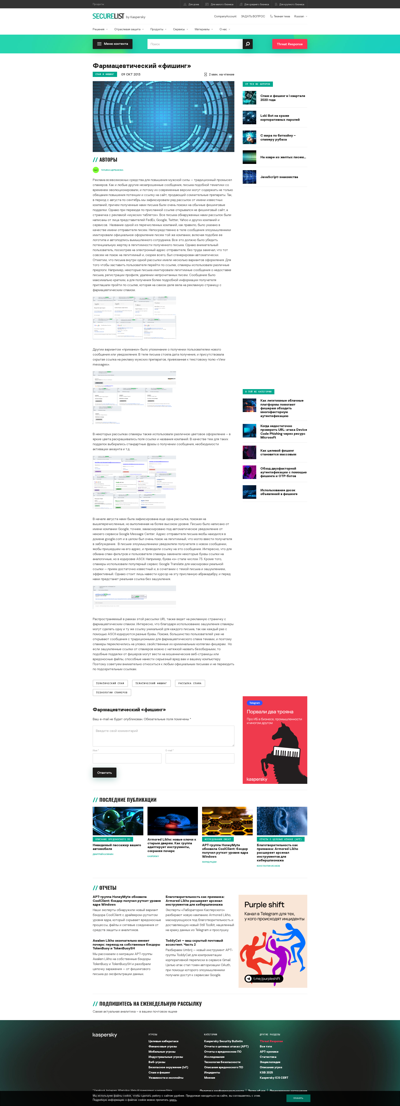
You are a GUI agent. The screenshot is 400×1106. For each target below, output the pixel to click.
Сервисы (179, 29)
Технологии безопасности (222, 1062)
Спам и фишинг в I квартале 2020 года (282, 98)
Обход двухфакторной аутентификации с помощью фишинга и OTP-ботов (283, 472)
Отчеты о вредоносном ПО (222, 1051)
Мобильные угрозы (162, 1051)
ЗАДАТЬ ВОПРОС (253, 16)
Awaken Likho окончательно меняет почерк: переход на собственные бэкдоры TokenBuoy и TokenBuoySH (126, 944)
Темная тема (282, 16)
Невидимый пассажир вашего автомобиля (117, 847)
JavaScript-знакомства (279, 177)
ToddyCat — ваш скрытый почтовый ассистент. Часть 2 (194, 942)
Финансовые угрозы (163, 1046)
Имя (96, 750)
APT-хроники (269, 1051)
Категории (210, 1034)
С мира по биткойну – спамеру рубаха (278, 137)
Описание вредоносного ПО (112, 839)
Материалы (202, 29)
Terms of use (256, 1090)
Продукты (156, 29)
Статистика (268, 1056)
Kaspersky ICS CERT (274, 1077)
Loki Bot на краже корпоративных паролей (280, 117)
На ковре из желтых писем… (283, 157)
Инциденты (212, 1072)
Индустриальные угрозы (166, 1056)
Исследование (214, 1056)
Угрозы (153, 1034)
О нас (223, 29)
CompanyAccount (225, 16)
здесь (173, 1099)
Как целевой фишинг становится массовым (278, 452)
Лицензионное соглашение (288, 1090)
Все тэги (266, 1046)
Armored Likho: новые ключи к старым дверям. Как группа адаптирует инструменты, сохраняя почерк (172, 845)
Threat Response (271, 1041)
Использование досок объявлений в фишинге (279, 492)
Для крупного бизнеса (291, 4)
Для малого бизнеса (222, 4)
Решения (98, 29)
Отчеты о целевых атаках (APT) (281, 839)
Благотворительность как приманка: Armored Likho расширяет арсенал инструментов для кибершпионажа (277, 852)
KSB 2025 (266, 1072)
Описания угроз (271, 1067)
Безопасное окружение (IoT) (168, 1067)
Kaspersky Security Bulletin (223, 1041)
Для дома (194, 4)
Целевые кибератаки (163, 1041)
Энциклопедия (270, 1062)
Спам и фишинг (104, 74)
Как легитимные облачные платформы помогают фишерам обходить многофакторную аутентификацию (282, 408)
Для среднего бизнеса (256, 4)
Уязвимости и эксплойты (166, 1077)
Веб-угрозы (157, 1062)
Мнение (209, 1077)
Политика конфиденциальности (222, 1090)
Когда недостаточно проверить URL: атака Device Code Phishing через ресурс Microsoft (283, 431)
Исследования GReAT (218, 839)
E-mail (170, 750)
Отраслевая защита (127, 29)
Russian (299, 16)
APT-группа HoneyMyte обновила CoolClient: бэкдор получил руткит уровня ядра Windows (225, 850)
